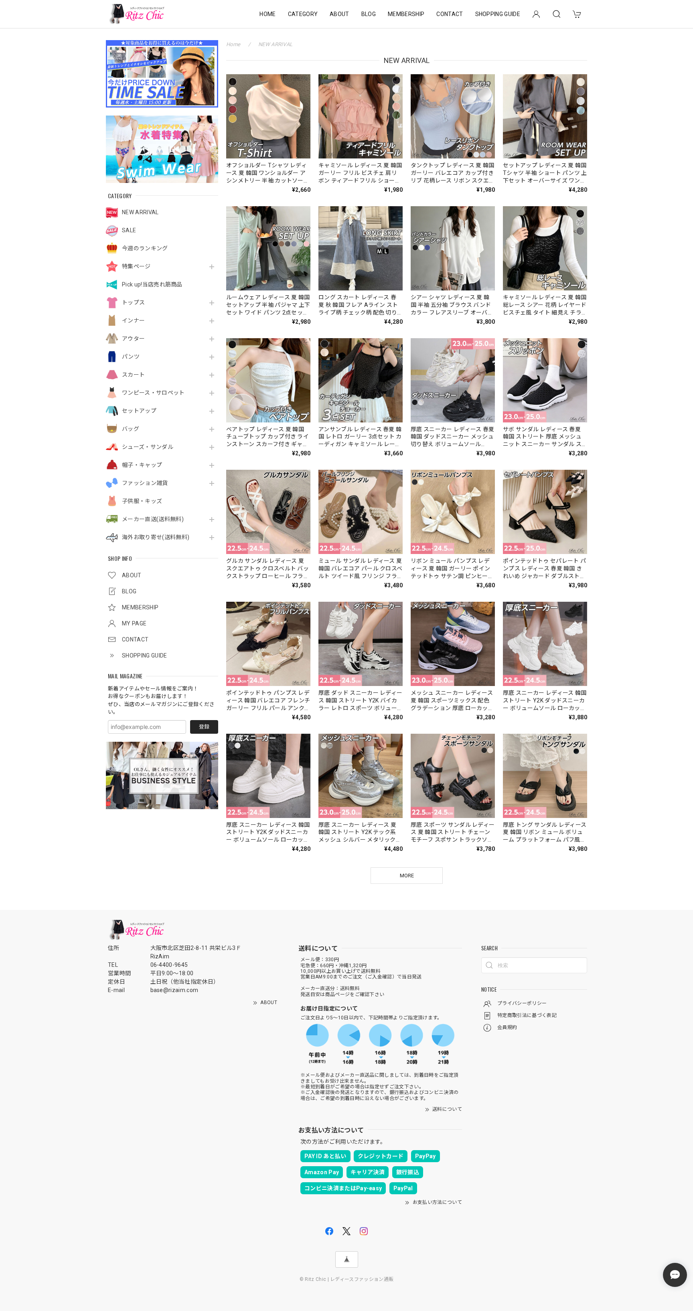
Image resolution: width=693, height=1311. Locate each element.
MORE (407, 876)
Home (233, 44)
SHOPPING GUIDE (497, 14)
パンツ (131, 356)
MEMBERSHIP (406, 14)
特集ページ (136, 266)
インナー (133, 320)
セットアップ (139, 411)
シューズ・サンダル (147, 447)
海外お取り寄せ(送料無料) (155, 537)
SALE (129, 230)
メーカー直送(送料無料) (153, 519)
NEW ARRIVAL (140, 212)
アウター (133, 338)
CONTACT (449, 14)
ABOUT (339, 14)
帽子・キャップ (142, 465)
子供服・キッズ (142, 501)
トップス (133, 302)
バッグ (130, 429)
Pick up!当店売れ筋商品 (152, 284)
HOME (267, 14)
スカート (133, 374)
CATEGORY (303, 14)
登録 (204, 727)
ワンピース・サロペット (153, 393)
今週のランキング (145, 248)
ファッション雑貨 (145, 483)
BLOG (368, 14)
